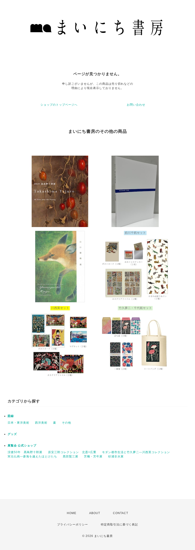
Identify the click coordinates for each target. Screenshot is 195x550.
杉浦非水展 (116, 456)
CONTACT (120, 513)
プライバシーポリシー (72, 524)
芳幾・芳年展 (93, 456)
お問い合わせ (136, 104)
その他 (66, 422)
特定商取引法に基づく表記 (119, 524)
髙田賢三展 (70, 456)
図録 (11, 416)
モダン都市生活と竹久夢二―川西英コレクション (136, 452)
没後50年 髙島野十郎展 (25, 452)
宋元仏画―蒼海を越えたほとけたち (32, 456)
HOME (71, 513)
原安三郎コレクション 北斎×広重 (72, 452)
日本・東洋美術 (18, 422)
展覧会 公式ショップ (22, 445)
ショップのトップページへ (59, 104)
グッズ (12, 434)
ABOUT (94, 513)
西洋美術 (41, 422)
